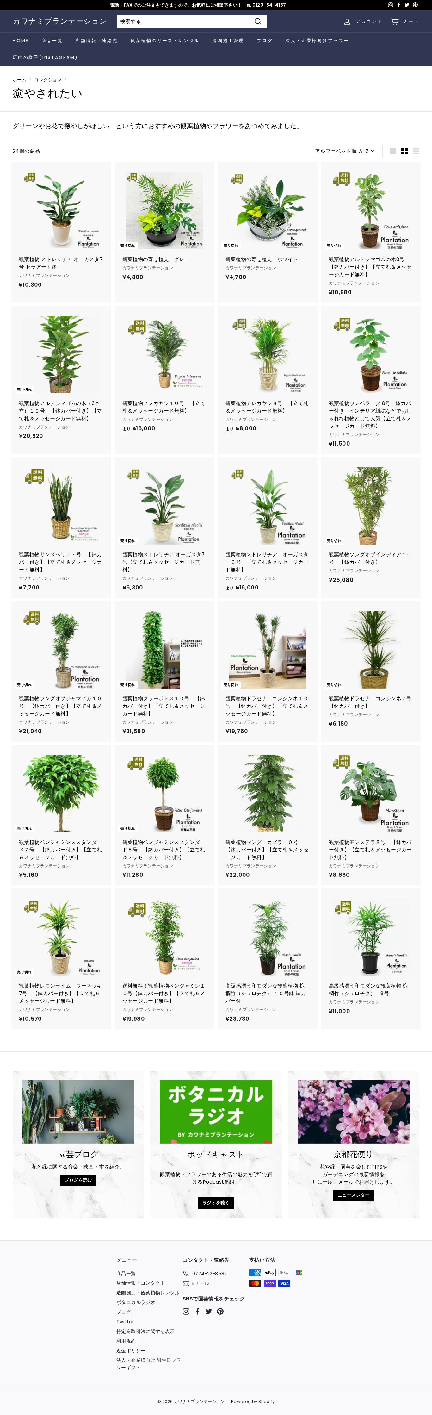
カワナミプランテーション (60, 21)
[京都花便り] (354, 1112)
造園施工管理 (228, 40)
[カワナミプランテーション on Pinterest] (220, 1311)
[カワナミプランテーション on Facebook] (197, 1311)
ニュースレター (354, 1195)
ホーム (19, 80)
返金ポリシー (130, 1350)
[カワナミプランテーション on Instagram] (186, 1311)
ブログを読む (78, 1180)
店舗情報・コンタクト (140, 1283)
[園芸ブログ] (78, 1112)
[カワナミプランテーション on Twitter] (209, 1311)
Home (21, 40)
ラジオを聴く (216, 1203)
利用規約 (126, 1340)
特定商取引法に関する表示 (145, 1331)
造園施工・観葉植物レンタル (148, 1292)
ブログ (265, 40)
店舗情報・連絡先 (96, 40)
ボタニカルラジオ (135, 1302)
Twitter (125, 1321)
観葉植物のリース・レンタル (165, 40)
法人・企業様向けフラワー (317, 40)
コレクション (47, 80)
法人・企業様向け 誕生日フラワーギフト (148, 1364)
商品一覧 (52, 40)
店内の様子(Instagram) (45, 57)
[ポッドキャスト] (216, 1112)
